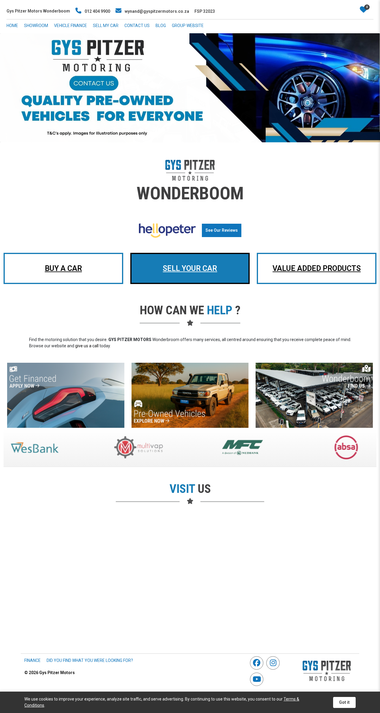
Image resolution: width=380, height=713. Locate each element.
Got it (344, 702)
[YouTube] (258, 679)
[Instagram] (274, 663)
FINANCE (32, 660)
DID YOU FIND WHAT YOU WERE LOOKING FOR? (90, 660)
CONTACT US (137, 25)
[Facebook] (258, 663)
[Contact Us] (314, 395)
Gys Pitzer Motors (49, 672)
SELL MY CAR (105, 25)
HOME (12, 25)
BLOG (161, 25)
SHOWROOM (36, 25)
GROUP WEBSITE (188, 25)
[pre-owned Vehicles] (190, 395)
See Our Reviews (221, 230)
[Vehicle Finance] (65, 395)
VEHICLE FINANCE (70, 25)
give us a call (87, 345)
